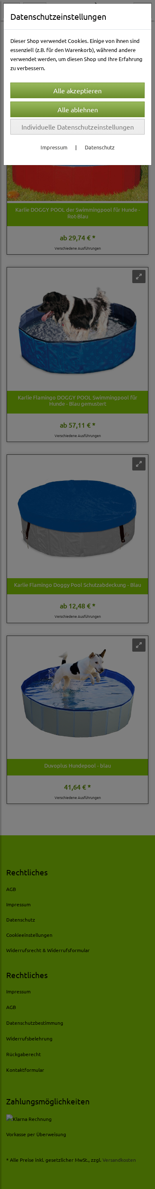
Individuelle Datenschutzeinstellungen (77, 127)
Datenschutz (99, 147)
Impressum (54, 147)
